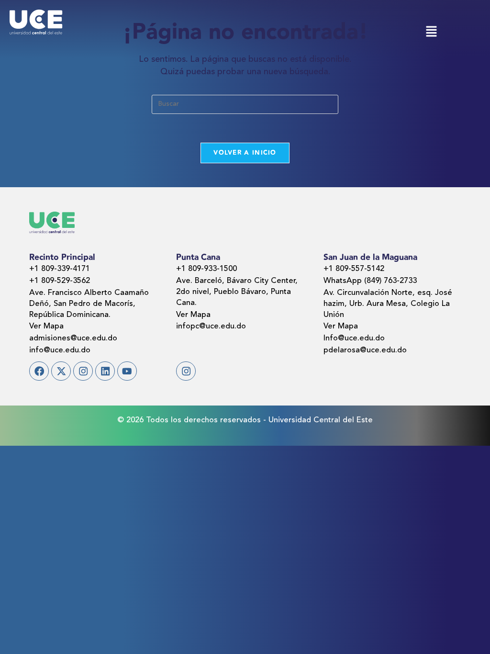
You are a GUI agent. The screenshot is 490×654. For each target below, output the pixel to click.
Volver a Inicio (245, 153)
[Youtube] (127, 371)
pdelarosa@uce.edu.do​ (365, 350)
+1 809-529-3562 (59, 281)
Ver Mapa (46, 326)
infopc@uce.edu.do (211, 326)
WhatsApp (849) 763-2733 (370, 281)
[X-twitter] (61, 371)
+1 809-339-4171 (59, 269)
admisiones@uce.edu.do (73, 338)
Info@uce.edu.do (354, 338)
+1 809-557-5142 (353, 269)
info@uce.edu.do (59, 350)
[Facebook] (39, 371)
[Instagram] (83, 371)
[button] (431, 33)
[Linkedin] (105, 371)
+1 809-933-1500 (206, 269)
